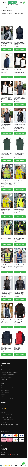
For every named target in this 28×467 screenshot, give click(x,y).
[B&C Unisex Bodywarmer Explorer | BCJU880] (7, 338)
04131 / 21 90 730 (6, 417)
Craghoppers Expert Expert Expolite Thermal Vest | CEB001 (6, 321)
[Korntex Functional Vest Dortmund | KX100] (20, 255)
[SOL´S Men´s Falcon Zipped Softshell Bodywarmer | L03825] (20, 144)
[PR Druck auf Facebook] (5, 449)
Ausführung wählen (7, 49)
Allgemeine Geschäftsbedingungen (9, 372)
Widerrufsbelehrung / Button (8, 374)
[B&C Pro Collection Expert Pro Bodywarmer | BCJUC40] (20, 310)
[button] (24, 3)
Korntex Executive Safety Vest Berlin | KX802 (18, 182)
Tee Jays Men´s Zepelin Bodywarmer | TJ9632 (6, 43)
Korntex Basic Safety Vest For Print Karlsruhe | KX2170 (6, 266)
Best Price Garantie (6, 370)
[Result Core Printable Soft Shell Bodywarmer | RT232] (20, 88)
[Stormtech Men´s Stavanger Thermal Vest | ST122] (20, 33)
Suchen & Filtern (7, 10)
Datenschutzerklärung (6, 377)
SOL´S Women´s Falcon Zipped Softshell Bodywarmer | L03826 (6, 155)
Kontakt (3, 404)
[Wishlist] (11, 27)
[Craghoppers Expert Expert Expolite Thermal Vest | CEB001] (7, 310)
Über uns (3, 406)
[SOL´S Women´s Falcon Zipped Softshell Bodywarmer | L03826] (7, 144)
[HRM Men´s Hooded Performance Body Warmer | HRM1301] (20, 283)
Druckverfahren (5, 392)
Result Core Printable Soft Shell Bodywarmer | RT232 (20, 98)
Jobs (2, 408)
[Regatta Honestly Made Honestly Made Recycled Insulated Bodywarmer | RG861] (20, 115)
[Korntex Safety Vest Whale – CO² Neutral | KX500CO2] (20, 227)
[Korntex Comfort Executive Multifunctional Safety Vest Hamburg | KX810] (7, 171)
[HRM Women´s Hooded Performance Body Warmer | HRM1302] (7, 283)
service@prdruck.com (7, 419)
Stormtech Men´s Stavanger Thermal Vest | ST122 (20, 44)
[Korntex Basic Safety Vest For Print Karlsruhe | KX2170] (7, 255)
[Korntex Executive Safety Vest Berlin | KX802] (20, 171)
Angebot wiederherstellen (7, 388)
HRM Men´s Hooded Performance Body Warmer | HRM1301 (19, 294)
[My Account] (21, 3)
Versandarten (4, 367)
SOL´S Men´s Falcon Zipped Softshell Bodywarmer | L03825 (19, 155)
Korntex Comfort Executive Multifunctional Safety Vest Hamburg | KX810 (6, 182)
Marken (3, 394)
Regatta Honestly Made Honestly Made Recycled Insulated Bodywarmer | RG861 (19, 126)
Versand (13, 414)
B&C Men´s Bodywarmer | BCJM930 (17, 348)
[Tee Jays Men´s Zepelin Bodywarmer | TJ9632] (7, 33)
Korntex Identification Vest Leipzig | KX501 (19, 210)
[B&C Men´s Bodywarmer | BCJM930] (20, 338)
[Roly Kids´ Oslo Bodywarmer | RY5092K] (7, 60)
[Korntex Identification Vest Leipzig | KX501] (20, 200)
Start (2, 7)
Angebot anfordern (5, 386)
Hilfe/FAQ (8, 414)
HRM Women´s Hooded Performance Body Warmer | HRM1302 (6, 294)
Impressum (4, 379)
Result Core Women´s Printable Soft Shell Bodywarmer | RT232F (19, 71)
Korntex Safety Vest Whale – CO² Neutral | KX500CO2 (19, 238)
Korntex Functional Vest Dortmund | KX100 (20, 265)
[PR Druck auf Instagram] (2, 449)
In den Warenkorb (20, 244)
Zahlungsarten (4, 365)
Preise (2, 396)
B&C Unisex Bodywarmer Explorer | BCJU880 (6, 348)
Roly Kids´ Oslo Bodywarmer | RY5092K (7, 70)
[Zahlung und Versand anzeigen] (13, 438)
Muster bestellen (5, 390)
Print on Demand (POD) (7, 398)
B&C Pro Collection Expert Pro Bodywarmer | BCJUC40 (19, 321)
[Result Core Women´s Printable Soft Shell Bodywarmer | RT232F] (20, 60)
